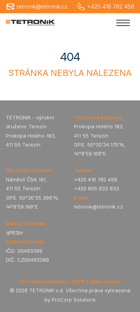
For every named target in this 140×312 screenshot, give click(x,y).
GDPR (78, 281)
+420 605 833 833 (96, 188)
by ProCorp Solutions (70, 299)
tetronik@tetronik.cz (42, 6)
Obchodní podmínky (43, 281)
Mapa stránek (105, 281)
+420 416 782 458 (110, 6)
